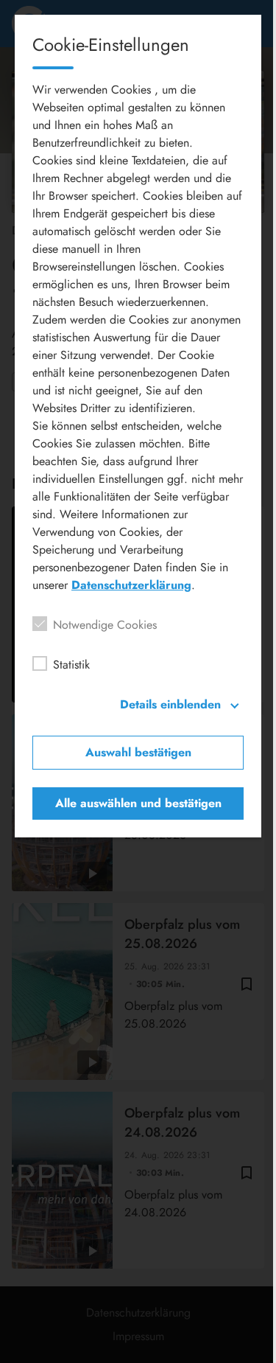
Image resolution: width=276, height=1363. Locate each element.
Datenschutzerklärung (131, 584)
